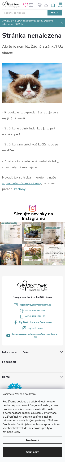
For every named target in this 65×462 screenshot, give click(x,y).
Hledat (54, 12)
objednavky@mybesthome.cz (35, 304)
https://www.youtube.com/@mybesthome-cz (35, 335)
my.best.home (35, 328)
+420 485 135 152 (35, 316)
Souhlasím (32, 452)
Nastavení (32, 440)
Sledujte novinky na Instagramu (33, 216)
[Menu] (60, 4)
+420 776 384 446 (35, 310)
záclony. (20, 189)
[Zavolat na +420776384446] (39, 5)
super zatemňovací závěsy (21, 183)
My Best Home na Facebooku (35, 322)
